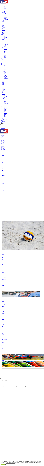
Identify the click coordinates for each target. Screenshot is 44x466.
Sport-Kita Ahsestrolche (6, 19)
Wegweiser (5, 50)
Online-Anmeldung (5, 17)
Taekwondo (3, 28)
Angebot (3, 39)
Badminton (3, 81)
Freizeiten (4, 11)
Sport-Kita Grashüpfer (4, 47)
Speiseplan (5, 56)
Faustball (3, 82)
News (4, 9)
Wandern (3, 32)
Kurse (4, 40)
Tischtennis (3, 30)
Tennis (3, 29)
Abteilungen (2, 20)
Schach (3, 26)
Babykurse (3, 21)
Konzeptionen (5, 55)
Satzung (4, 7)
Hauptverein (5, 18)
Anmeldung (5, 51)
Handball (3, 24)
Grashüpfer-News (5, 48)
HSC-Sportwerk (2, 34)
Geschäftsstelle (3, 12)
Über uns (4, 35)
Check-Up (5, 101)
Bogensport (3, 22)
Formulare (5, 16)
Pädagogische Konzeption (4, 119)
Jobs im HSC (3, 62)
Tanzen (3, 88)
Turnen (3, 31)
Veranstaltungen (5, 10)
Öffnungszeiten (5, 13)
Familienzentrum (2, 58)
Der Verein (2, 5)
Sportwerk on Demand (6, 44)
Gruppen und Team (5, 49)
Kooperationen (5, 57)
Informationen (5, 15)
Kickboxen (3, 25)
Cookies (1, 458)
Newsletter (5, 69)
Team (4, 36)
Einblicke (4, 14)
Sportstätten (5, 8)
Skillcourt (4, 100)
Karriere (4, 38)
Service (2, 63)
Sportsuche (3, 33)
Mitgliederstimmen (5, 37)
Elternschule (3, 60)
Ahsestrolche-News (5, 113)
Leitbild (4, 6)
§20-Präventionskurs (5, 43)
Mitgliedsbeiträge (5, 75)
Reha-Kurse (5, 41)
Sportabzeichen (3, 27)
